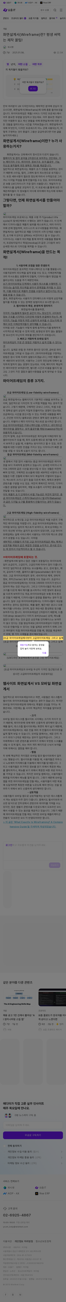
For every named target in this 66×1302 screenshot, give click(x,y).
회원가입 (24, 645)
